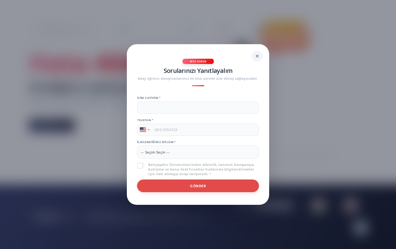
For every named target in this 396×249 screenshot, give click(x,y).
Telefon (145, 120)
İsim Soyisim (149, 98)
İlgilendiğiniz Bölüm (156, 142)
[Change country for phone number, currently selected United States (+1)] (144, 130)
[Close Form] (257, 56)
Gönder (198, 186)
